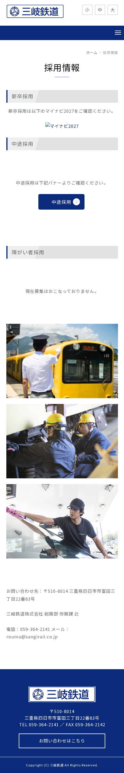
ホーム (91, 52)
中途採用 (61, 201)
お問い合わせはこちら (62, 741)
